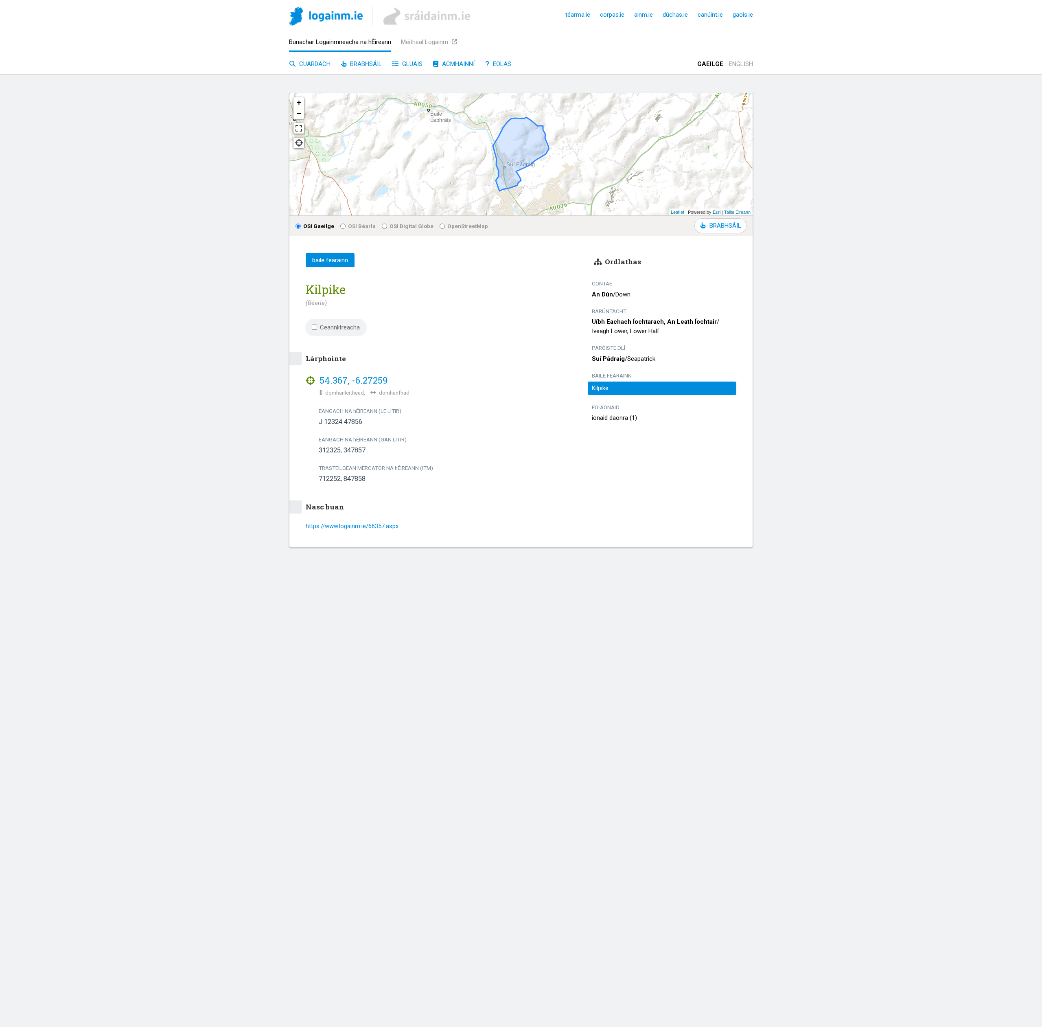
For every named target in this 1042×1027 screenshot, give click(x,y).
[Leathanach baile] (326, 18)
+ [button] (299, 102)
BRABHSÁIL (725, 225)
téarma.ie (577, 14)
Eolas (501, 64)
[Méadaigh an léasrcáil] (298, 128)
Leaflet (677, 211)
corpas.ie (612, 14)
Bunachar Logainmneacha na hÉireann (340, 42)
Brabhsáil (365, 64)
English (741, 64)
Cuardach (314, 64)
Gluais (411, 64)
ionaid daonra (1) (614, 417)
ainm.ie (643, 14)
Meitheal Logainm (425, 42)
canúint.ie (710, 14)
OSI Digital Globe (411, 226)
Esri (716, 211)
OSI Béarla (362, 226)
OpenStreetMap (467, 226)
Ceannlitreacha (340, 327)
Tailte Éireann (737, 211)
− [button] (299, 113)
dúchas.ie (675, 14)
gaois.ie (743, 14)
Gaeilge (710, 64)
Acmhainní (457, 64)
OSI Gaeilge (318, 226)
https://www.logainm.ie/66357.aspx (352, 526)
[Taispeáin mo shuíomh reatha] (298, 143)
